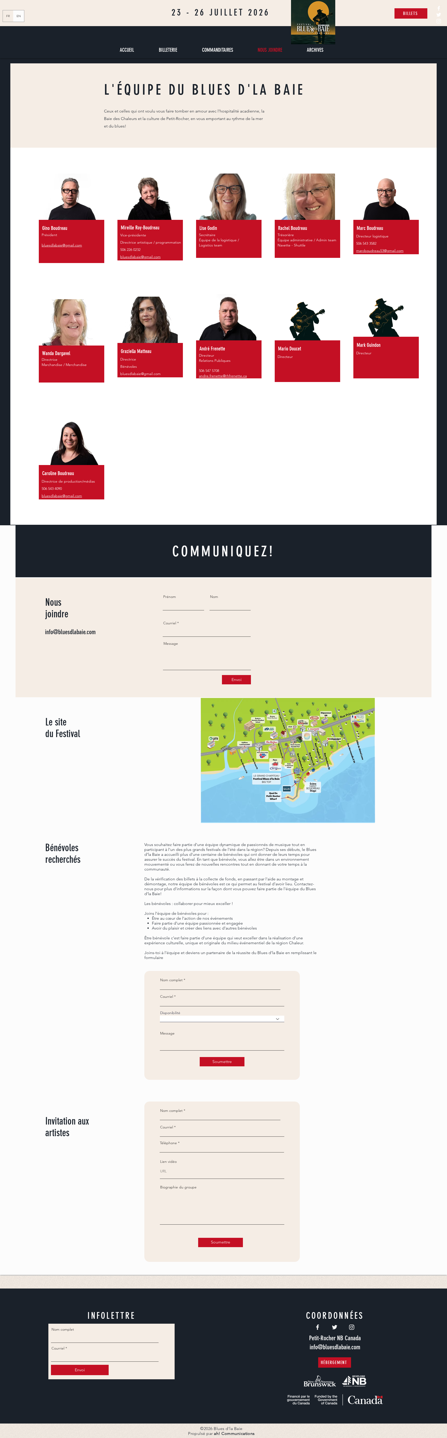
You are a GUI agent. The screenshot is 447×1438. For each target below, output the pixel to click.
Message (170, 643)
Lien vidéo (168, 1161)
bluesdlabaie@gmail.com (140, 373)
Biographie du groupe (178, 1187)
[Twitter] (439, 15)
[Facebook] (439, 8)
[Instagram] (439, 21)
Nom (214, 596)
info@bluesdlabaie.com (70, 632)
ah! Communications (234, 1433)
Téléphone (168, 1143)
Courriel (169, 623)
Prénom (169, 596)
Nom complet (171, 980)
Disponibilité (170, 1013)
